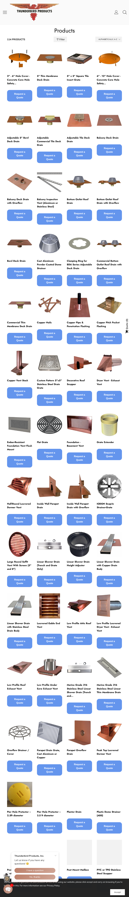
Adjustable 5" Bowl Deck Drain (18, 139)
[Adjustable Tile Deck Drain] (79, 120)
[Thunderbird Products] (37, 12)
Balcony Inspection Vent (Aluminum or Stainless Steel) (47, 203)
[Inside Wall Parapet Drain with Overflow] (79, 486)
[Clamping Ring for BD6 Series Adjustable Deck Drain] (79, 243)
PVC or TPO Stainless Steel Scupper (109, 871)
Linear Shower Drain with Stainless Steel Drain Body (18, 627)
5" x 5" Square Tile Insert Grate (78, 77)
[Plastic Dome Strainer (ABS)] (109, 794)
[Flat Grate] (49, 424)
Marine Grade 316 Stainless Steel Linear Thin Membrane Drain (109, 688)
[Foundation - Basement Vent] (79, 424)
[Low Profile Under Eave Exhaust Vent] (49, 667)
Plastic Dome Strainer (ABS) (109, 813)
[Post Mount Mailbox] (79, 852)
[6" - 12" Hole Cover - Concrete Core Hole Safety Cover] (109, 58)
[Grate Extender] (109, 424)
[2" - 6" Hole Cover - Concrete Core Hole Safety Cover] (19, 58)
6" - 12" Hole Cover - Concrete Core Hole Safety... (109, 79)
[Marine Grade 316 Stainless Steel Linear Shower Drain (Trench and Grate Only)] (79, 667)
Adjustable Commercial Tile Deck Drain (49, 141)
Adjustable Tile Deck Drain (78, 139)
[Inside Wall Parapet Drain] (49, 486)
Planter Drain (74, 812)
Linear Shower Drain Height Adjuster (78, 563)
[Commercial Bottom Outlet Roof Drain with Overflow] (109, 243)
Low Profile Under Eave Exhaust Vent (47, 686)
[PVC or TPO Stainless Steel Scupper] (109, 852)
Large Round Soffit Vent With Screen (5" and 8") (19, 565)
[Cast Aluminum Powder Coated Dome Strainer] (49, 243)
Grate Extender (105, 442)
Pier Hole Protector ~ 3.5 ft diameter (49, 813)
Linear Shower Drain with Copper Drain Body (108, 565)
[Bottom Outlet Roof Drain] (79, 181)
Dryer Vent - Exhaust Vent (108, 382)
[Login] (116, 12)
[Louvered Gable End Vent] (49, 605)
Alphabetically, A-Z (107, 39)
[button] (8, 889)
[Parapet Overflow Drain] (79, 732)
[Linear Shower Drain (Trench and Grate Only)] (49, 544)
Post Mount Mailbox (78, 870)
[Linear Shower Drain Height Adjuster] (79, 544)
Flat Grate (42, 442)
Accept (117, 892)
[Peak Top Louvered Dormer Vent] (109, 732)
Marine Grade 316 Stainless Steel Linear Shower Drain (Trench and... (79, 690)
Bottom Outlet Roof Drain (77, 201)
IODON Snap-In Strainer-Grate (105, 505)
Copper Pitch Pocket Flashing (108, 324)
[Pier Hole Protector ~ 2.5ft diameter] (19, 794)
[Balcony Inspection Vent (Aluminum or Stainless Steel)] (49, 181)
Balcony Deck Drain (108, 137)
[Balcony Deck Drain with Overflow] (19, 181)
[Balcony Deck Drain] (109, 120)
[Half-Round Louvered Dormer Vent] (19, 486)
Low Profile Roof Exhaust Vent (16, 686)
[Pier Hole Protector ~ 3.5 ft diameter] (49, 794)
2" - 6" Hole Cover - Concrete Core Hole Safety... (18, 79)
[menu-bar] (6, 12)
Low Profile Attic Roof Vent (79, 625)
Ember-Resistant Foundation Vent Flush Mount (19, 445)
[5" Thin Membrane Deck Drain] (49, 58)
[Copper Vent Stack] (19, 363)
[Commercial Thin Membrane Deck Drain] (19, 305)
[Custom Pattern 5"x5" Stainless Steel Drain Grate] (49, 363)
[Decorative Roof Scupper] (79, 363)
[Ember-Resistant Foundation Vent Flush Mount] (19, 424)
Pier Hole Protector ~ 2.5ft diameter (19, 813)
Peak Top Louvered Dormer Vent (107, 752)
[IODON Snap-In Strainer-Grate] (109, 486)
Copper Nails (44, 322)
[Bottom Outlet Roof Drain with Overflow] (109, 181)
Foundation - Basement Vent (75, 444)
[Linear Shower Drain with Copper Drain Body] (109, 544)
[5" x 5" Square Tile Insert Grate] (79, 58)
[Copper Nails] (49, 305)
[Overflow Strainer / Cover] (19, 732)
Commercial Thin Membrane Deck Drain (19, 324)
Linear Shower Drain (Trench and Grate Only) (48, 565)
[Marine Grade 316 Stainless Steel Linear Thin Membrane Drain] (109, 667)
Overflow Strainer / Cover (18, 752)
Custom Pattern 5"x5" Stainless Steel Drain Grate (49, 384)
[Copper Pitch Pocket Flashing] (109, 305)
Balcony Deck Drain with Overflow (18, 201)
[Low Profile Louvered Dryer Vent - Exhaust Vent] (109, 605)
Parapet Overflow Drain (76, 752)
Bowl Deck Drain (16, 261)
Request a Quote (19, 96)
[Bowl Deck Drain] (19, 243)
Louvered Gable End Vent (48, 625)
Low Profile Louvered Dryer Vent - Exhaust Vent (109, 627)
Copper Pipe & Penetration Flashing (78, 324)
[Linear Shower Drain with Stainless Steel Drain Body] (19, 605)
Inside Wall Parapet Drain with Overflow (78, 505)
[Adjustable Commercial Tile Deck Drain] (49, 120)
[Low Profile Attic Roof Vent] (79, 605)
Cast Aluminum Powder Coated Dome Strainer (49, 264)
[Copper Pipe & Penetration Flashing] (79, 305)
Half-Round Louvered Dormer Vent (19, 505)
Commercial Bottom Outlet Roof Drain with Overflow (109, 264)
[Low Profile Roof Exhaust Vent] (19, 667)
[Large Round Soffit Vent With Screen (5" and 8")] (19, 544)
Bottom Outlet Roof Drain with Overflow (108, 201)
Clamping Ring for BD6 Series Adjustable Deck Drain (79, 264)
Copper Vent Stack (17, 380)
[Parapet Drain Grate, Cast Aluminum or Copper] (49, 732)
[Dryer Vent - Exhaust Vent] (109, 363)
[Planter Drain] (79, 794)
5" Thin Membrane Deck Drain (47, 77)
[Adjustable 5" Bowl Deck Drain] (19, 120)
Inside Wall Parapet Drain (48, 505)
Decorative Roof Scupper (76, 382)
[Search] (125, 12)
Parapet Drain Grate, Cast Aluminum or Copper (48, 754)
